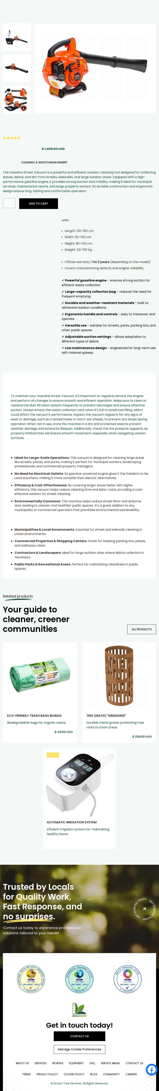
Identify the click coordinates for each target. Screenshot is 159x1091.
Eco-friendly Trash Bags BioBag (34, 715)
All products (142, 629)
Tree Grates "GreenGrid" (106, 715)
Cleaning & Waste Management (44, 162)
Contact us (79, 1036)
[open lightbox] (95, 68)
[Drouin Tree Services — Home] (79, 1009)
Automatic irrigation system (72, 822)
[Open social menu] (151, 1069)
